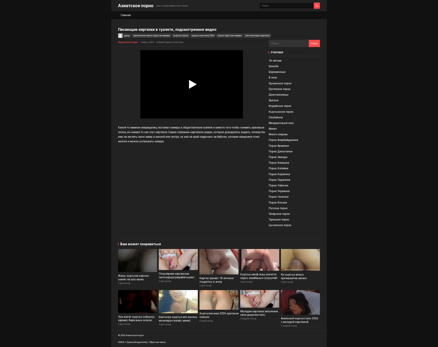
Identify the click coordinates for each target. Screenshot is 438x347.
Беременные (277, 72)
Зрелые (274, 100)
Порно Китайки (278, 168)
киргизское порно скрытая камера (151, 35)
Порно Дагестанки (280, 151)
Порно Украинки (279, 191)
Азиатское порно (135, 5)
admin (127, 36)
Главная (126, 15)
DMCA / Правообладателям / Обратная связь (142, 342)
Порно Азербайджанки (283, 140)
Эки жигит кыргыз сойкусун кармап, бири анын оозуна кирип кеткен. (136, 320)
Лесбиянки (276, 117)
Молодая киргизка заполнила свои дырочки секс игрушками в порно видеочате (259, 317)
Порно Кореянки (279, 174)
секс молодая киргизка (257, 35)
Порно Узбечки (278, 185)
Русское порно (278, 208)
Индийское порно (280, 106)
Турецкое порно (279, 219)
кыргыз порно (180, 35)
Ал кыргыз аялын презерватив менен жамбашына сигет (293, 278)
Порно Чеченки (278, 196)
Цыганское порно (280, 225)
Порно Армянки (279, 145)
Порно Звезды (278, 157)
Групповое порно (280, 89)
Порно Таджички (279, 179)
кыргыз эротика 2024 (203, 35)
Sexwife (274, 66)
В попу (273, 77)
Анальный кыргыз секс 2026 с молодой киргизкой (299, 320)
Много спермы (278, 134)
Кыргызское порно (128, 42)
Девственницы (278, 94)
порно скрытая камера (229, 35)
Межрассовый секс (281, 123)
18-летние (275, 60)
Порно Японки (278, 202)
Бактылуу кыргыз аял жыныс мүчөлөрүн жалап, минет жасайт (178, 320)
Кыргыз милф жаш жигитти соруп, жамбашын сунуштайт (259, 276)
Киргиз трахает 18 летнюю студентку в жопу (216, 280)
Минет (273, 128)
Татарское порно (279, 213)
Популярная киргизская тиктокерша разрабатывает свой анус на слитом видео (176, 277)
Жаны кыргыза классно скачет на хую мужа (133, 277)
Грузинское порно (280, 83)
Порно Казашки (279, 162)
